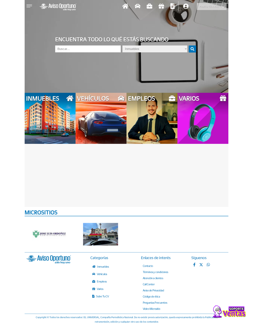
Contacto (148, 265)
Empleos (101, 281)
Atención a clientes (153, 278)
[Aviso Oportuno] (48, 262)
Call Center (149, 284)
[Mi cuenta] (185, 7)
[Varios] (161, 6)
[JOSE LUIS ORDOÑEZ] (50, 234)
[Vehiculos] (137, 6)
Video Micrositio (151, 308)
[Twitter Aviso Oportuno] (201, 265)
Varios (99, 288)
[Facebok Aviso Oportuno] (194, 265)
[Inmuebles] (125, 6)
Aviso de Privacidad (153, 290)
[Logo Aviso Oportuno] (57, 7)
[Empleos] (149, 6)
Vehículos (101, 273)
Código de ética (151, 296)
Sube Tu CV (102, 296)
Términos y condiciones (155, 271)
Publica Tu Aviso (209, 6)
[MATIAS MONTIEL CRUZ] (101, 234)
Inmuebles (103, 266)
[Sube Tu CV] (172, 6)
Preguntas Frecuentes (155, 302)
